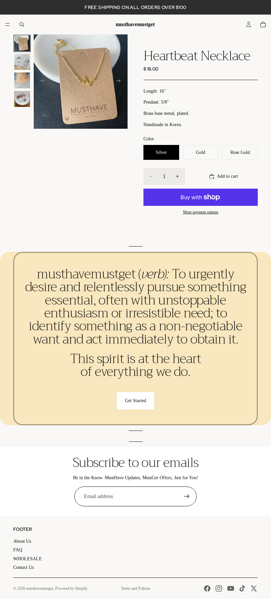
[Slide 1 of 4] (22, 43)
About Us (22, 541)
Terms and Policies (135, 588)
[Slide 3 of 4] (22, 80)
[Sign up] (187, 496)
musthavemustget (39, 588)
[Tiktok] (242, 588)
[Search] (22, 24)
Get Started (135, 400)
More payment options (200, 212)
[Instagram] (219, 588)
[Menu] (7, 24)
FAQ (17, 549)
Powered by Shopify (71, 588)
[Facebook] (207, 588)
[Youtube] (231, 588)
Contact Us (23, 567)
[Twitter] (254, 588)
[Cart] (263, 24)
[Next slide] (120, 81)
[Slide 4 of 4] (22, 99)
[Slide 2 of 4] (22, 62)
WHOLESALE (27, 558)
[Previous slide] (41, 81)
